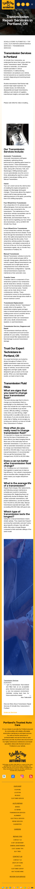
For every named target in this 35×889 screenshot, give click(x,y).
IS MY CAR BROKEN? (17, 843)
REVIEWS (17, 795)
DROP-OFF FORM (17, 863)
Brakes (17, 807)
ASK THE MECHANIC (17, 871)
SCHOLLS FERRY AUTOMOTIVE (15, 41)
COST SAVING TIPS (17, 848)
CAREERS (17, 829)
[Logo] (8, 4)
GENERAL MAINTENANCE (17, 845)
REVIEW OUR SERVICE (17, 876)
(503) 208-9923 (15, 764)
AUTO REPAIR (17, 803)
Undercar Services (10, 712)
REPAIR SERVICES (17, 821)
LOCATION (17, 792)
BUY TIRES (17, 851)
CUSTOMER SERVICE (17, 798)
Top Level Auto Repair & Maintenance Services (17, 44)
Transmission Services (11, 680)
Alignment (17, 815)
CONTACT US (17, 840)
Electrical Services (17, 818)
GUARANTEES (17, 824)
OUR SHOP (17, 786)
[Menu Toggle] (32, 4)
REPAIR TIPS (17, 836)
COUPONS (17, 789)
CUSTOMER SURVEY (17, 868)
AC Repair (17, 809)
